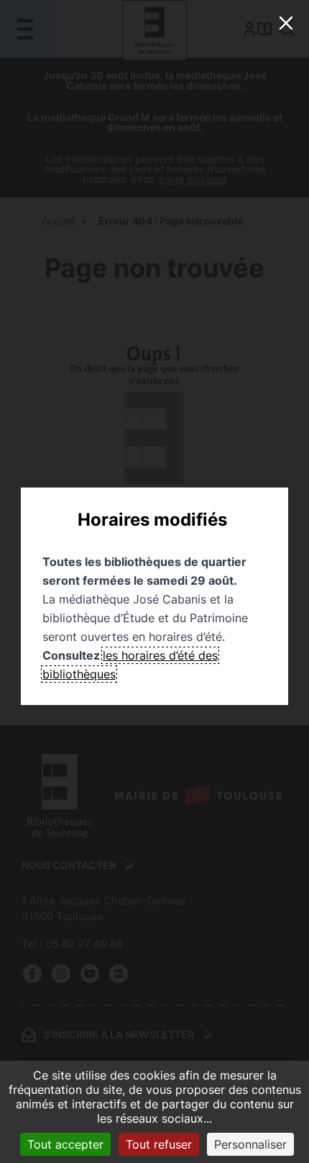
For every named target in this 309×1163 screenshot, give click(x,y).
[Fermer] (286, 23)
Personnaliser (250, 1144)
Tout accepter (65, 1144)
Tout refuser (159, 1144)
